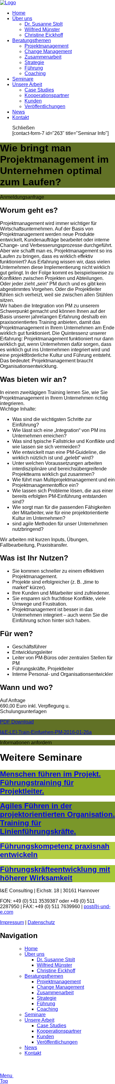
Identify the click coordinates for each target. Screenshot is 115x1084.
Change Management (48, 51)
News (18, 111)
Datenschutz (41, 922)
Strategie (34, 62)
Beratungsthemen (31, 40)
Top (4, 1081)
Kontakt (20, 117)
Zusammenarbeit (43, 57)
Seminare (22, 79)
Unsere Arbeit (27, 84)
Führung (34, 68)
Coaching (35, 73)
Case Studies (39, 89)
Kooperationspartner (47, 95)
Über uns (22, 18)
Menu (6, 1075)
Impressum (12, 922)
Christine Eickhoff (44, 35)
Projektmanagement (46, 46)
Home (18, 13)
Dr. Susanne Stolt (44, 24)
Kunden (33, 100)
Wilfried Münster (42, 29)
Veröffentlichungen (45, 106)
